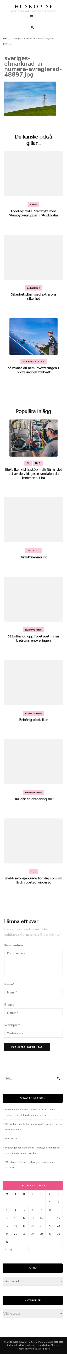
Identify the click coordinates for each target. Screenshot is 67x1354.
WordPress (44, 1348)
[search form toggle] (32, 27)
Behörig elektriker (33, 720)
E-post (9, 1005)
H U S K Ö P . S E (33, 6)
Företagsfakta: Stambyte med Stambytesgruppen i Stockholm (33, 213)
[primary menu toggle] (32, 17)
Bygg (33, 204)
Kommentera (13, 945)
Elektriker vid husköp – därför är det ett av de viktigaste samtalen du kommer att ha (33, 473)
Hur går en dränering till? (34, 799)
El (28, 463)
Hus (38, 463)
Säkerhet (33, 288)
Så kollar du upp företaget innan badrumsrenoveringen (33, 638)
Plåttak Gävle (12, 1138)
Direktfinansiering (33, 557)
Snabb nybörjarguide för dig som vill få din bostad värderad (33, 880)
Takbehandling (33, 361)
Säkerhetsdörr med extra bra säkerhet (33, 296)
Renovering (33, 629)
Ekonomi (33, 550)
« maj (8, 1249)
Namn (9, 984)
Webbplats (12, 1025)
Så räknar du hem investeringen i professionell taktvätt (33, 370)
